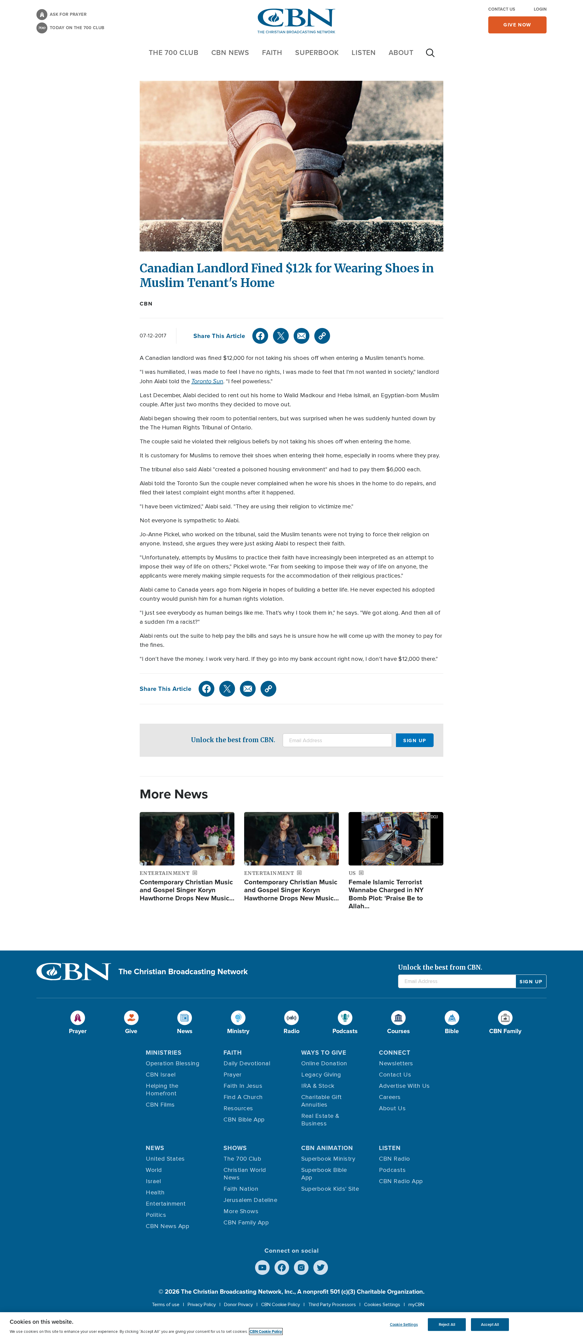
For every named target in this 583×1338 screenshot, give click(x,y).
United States (165, 1158)
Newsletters (396, 1063)
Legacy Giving (321, 1074)
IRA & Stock (318, 1086)
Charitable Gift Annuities (321, 1101)
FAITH (272, 52)
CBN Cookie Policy (280, 1305)
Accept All (490, 1324)
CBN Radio (394, 1158)
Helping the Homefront (162, 1089)
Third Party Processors (332, 1305)
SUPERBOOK (317, 52)
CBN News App (167, 1226)
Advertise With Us (404, 1086)
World (154, 1170)
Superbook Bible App (324, 1173)
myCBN (416, 1305)
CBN (146, 304)
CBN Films (160, 1104)
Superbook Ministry (328, 1158)
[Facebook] (260, 336)
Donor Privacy (238, 1305)
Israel (153, 1181)
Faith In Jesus (242, 1086)
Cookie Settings (404, 1324)
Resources (238, 1108)
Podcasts (392, 1170)
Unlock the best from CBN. (233, 740)
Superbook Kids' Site (330, 1189)
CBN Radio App (401, 1181)
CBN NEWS (230, 52)
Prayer (232, 1074)
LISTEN (364, 52)
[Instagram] (301, 1267)
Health (155, 1192)
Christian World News (244, 1173)
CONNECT (395, 1052)
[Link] (322, 336)
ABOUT (401, 52)
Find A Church (243, 1097)
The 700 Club (174, 52)
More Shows (240, 1211)
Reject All (447, 1324)
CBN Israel (161, 1074)
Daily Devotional (246, 1063)
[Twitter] (281, 336)
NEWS (155, 1147)
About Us (392, 1108)
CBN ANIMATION (327, 1147)
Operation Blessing (172, 1063)
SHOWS (235, 1147)
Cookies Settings (382, 1305)
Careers (390, 1097)
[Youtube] (262, 1267)
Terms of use (165, 1305)
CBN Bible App (244, 1119)
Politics (156, 1215)
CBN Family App (246, 1222)
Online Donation (324, 1063)
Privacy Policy (202, 1305)
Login (540, 9)
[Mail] (301, 336)
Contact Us (501, 9)
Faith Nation (240, 1189)
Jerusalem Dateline (250, 1200)
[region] (291, 1325)
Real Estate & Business (320, 1119)
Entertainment (166, 1203)
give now (517, 24)
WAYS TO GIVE (323, 1052)
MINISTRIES (164, 1052)
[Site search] (430, 56)
